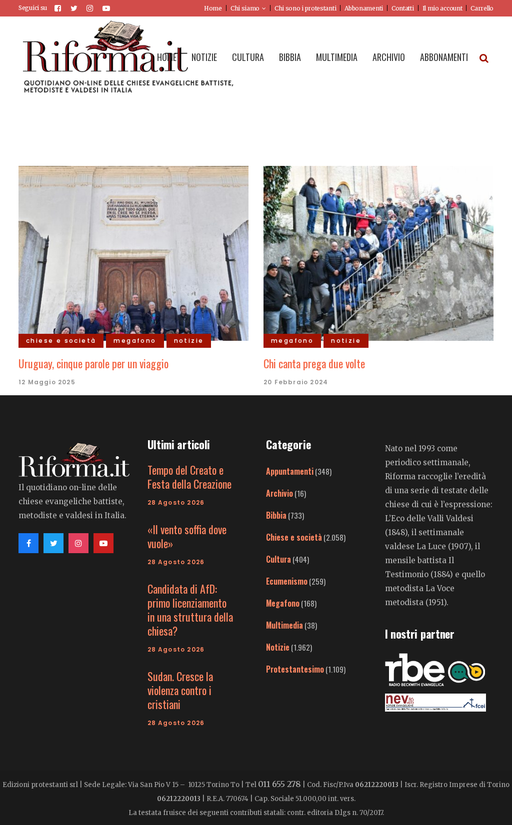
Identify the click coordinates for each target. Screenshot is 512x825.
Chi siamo (245, 8)
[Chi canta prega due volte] (379, 251)
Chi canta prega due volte (314, 363)
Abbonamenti (363, 8)
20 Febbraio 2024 (296, 382)
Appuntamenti (290, 471)
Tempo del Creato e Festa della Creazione (190, 477)
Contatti (403, 8)
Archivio (279, 493)
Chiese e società (294, 537)
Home (213, 8)
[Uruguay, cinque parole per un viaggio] (133, 251)
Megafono (283, 603)
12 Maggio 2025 (47, 382)
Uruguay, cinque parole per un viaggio (93, 363)
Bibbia (276, 515)
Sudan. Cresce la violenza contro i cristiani (180, 690)
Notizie (278, 647)
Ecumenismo (287, 581)
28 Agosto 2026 (176, 502)
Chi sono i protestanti (305, 8)
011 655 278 (279, 784)
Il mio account (442, 8)
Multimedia (284, 625)
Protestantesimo (295, 669)
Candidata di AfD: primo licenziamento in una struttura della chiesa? (190, 610)
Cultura (278, 559)
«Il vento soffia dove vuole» (187, 536)
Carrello (482, 8)
